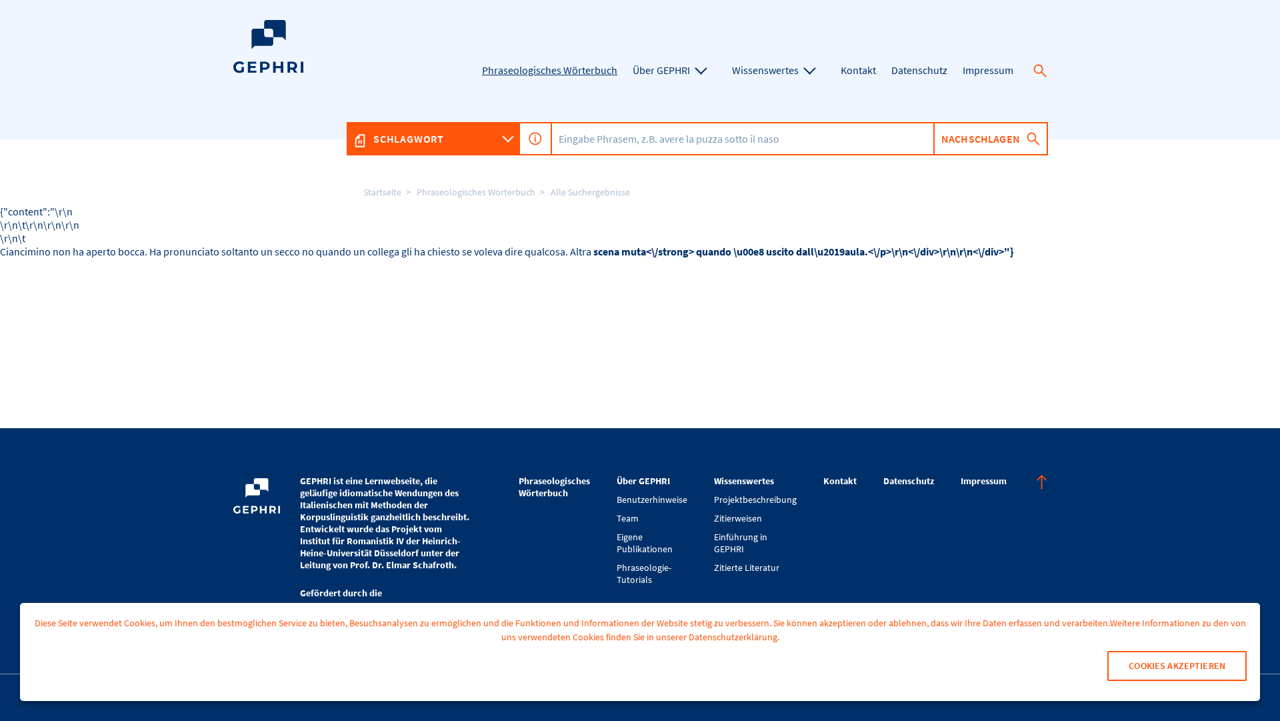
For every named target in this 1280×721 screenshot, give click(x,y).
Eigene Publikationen (645, 543)
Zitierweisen (738, 518)
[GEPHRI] (268, 69)
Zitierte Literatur (746, 568)
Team (628, 518)
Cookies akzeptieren (1177, 666)
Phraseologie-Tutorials (644, 574)
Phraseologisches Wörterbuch (476, 192)
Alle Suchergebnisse (590, 192)
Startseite (382, 192)
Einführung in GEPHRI (740, 543)
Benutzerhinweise (652, 500)
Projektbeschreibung (755, 500)
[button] (1040, 70)
